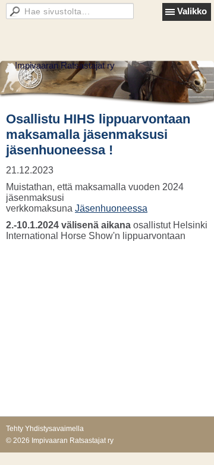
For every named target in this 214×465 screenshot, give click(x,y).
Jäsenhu (93, 208)
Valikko (192, 11)
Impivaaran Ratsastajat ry (65, 65)
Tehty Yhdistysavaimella (45, 428)
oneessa (129, 208)
